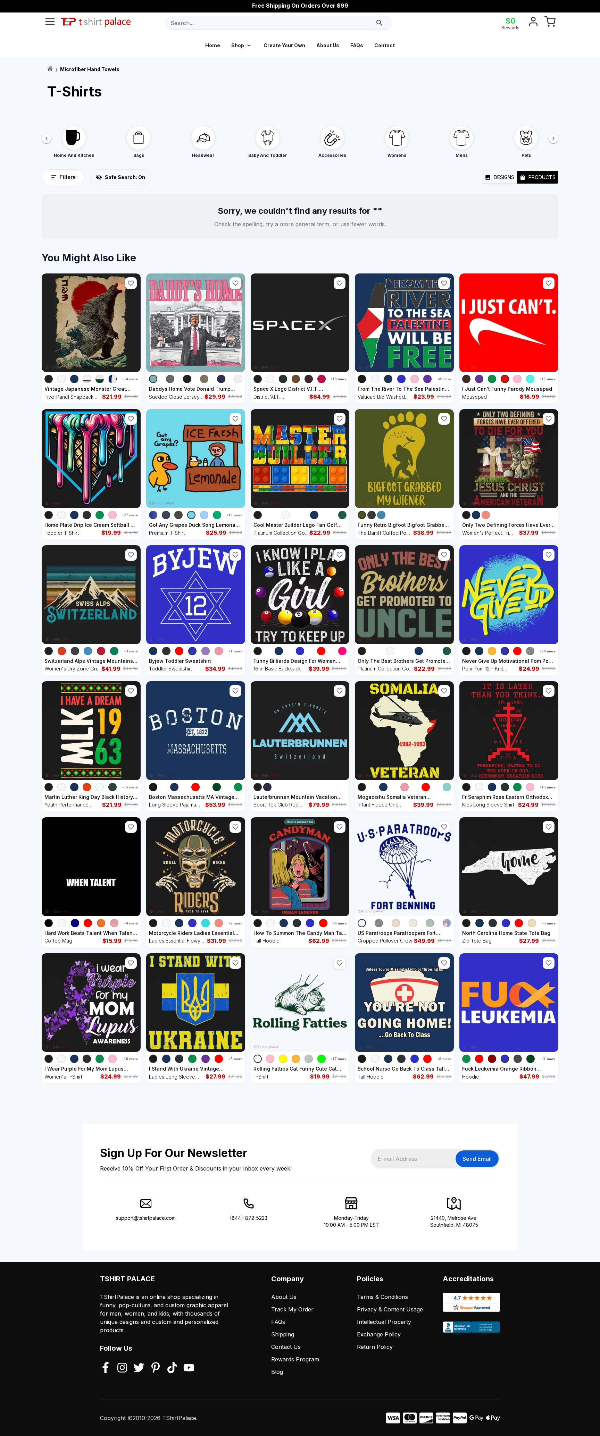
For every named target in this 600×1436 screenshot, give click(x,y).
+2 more (235, 923)
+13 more (548, 787)
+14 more (130, 379)
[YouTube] (188, 1368)
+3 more (131, 651)
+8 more (444, 379)
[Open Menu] (50, 23)
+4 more (131, 923)
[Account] (533, 23)
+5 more (235, 1059)
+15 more (130, 787)
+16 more (130, 1059)
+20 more (548, 651)
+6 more (340, 923)
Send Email (477, 1158)
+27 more (130, 515)
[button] (131, 283)
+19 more (339, 379)
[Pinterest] (155, 1368)
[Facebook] (105, 1368)
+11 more (548, 1059)
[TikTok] (172, 1368)
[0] (550, 23)
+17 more (548, 379)
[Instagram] (122, 1368)
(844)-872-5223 (248, 1218)
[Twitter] (138, 1368)
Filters (67, 177)
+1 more (235, 651)
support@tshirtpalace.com (146, 1218)
